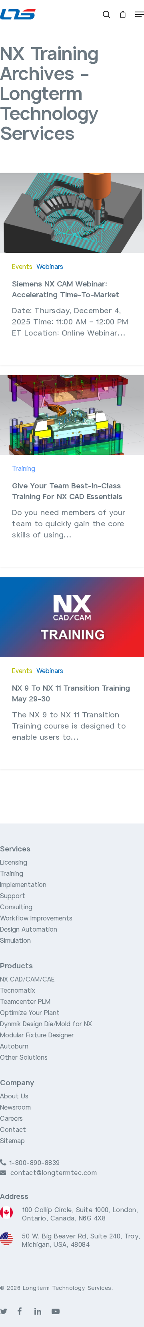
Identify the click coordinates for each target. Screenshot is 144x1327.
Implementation (23, 885)
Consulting (16, 907)
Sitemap (12, 1141)
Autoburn (14, 1046)
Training (23, 468)
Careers (11, 1118)
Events (22, 267)
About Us (14, 1096)
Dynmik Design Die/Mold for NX (46, 1024)
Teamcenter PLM (25, 1001)
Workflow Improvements (36, 918)
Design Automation (28, 929)
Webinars (49, 267)
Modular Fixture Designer (37, 1035)
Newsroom (15, 1107)
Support (12, 896)
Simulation (15, 940)
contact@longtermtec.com (53, 1173)
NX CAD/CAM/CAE (27, 979)
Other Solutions (24, 1057)
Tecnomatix (17, 990)
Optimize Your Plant (30, 1013)
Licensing (13, 862)
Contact (13, 1129)
